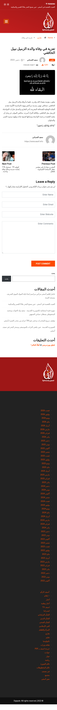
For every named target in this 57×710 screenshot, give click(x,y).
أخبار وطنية (45, 603)
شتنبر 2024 (45, 497)
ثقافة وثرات (45, 645)
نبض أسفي (45, 679)
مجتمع (47, 675)
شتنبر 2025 (45, 452)
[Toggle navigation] (6, 21)
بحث (53, 273)
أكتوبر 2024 (45, 494)
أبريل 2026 (45, 426)
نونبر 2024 (45, 490)
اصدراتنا (47, 611)
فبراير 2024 (45, 524)
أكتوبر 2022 (45, 581)
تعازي (39, 38)
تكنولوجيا (46, 641)
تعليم (48, 637)
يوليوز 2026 (45, 414)
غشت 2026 (45, 410)
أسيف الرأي (45, 592)
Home (50, 38)
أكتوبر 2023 (45, 539)
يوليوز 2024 (45, 505)
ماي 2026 (46, 422)
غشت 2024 (45, 501)
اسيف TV (46, 607)
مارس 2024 (45, 520)
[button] (8, 4)
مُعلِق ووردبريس (48, 345)
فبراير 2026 (45, 433)
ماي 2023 (46, 554)
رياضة (47, 660)
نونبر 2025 (45, 444)
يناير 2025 (46, 482)
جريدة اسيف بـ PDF (42, 649)
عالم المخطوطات (43, 668)
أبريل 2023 (45, 558)
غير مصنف (46, 671)
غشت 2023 (45, 546)
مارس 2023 (45, 562)
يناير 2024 (46, 528)
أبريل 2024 (45, 516)
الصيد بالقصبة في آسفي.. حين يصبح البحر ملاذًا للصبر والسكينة (33, 7)
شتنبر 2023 (45, 543)
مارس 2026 (45, 429)
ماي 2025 (46, 467)
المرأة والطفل (44, 630)
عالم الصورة (45, 664)
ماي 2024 (46, 512)
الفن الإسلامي (44, 626)
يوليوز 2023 (45, 550)
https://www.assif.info (34, 141)
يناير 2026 (46, 437)
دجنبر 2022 (45, 573)
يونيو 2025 (46, 463)
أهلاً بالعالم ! (35, 345)
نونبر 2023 (45, 535)
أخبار (48, 600)
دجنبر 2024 (45, 486)
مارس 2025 (45, 475)
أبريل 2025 (45, 471)
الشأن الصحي (44, 622)
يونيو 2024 (46, 509)
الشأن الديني (45, 618)
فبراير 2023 (45, 565)
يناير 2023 (46, 569)
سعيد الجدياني (32, 60)
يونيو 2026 (46, 418)
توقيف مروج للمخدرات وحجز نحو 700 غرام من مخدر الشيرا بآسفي (29, 321)
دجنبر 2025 (45, 441)
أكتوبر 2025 (45, 448)
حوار (48, 656)
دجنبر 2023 (45, 531)
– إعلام (47, 596)
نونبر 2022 (45, 577)
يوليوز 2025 (45, 460)
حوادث (47, 652)
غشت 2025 (45, 456)
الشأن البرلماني (44, 615)
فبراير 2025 (45, 478)
